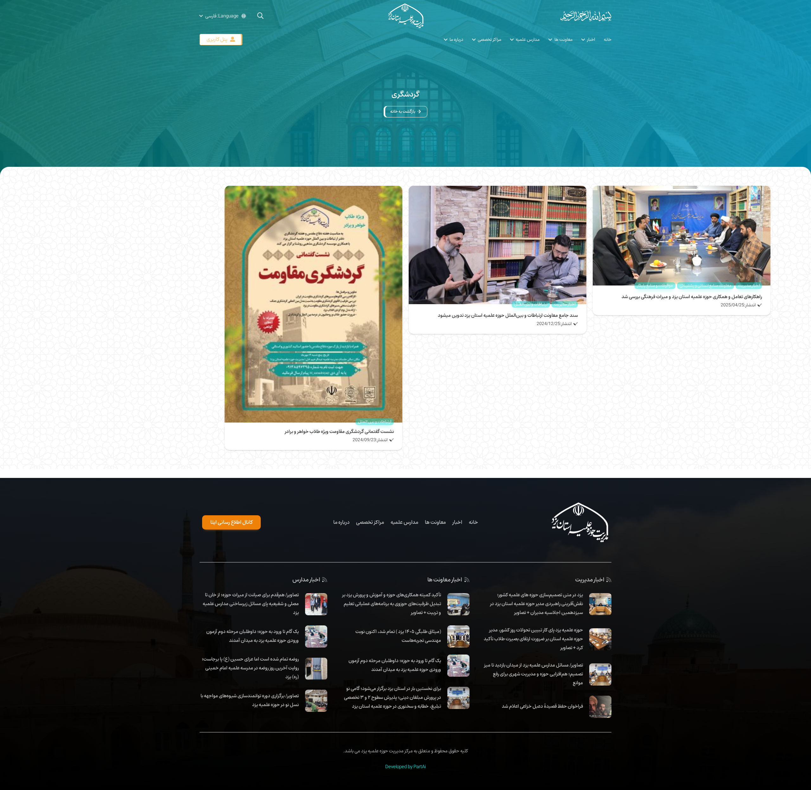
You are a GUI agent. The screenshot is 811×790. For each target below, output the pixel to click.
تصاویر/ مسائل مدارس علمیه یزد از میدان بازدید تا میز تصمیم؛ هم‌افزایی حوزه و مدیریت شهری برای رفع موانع (533, 674)
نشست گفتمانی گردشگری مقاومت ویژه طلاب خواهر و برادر (339, 431)
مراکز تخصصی (370, 522)
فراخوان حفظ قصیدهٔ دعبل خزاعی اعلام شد (542, 706)
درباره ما (341, 522)
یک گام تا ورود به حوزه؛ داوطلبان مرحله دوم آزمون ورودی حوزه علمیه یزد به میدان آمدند (394, 665)
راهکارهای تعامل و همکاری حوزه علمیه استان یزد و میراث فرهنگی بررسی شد (692, 296)
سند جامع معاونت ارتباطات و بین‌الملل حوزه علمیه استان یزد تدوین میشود (508, 315)
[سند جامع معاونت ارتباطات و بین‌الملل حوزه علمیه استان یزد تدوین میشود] (497, 190)
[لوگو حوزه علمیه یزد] (405, 16)
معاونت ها (435, 522)
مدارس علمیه (404, 522)
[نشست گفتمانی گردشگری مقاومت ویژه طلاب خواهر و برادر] (313, 190)
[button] (260, 15)
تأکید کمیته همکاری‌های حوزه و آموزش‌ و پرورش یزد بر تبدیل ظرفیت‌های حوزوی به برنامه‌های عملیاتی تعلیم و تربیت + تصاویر (391, 603)
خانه (473, 522)
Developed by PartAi (405, 766)
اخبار (457, 522)
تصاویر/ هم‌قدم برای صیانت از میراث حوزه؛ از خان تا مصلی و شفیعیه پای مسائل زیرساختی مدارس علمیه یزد (251, 603)
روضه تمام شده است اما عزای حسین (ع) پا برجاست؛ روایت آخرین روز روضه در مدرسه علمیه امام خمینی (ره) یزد (250, 668)
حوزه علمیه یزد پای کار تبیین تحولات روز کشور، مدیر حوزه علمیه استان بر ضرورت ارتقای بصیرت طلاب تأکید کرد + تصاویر (533, 638)
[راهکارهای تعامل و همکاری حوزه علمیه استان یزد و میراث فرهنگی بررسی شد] (681, 190)
